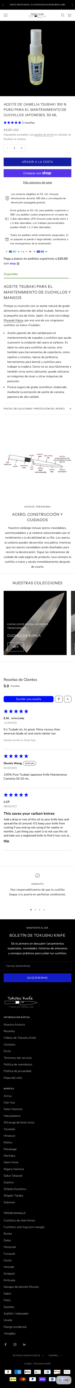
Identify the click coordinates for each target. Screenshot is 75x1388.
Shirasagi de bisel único (19, 1122)
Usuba (8, 1320)
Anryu (8, 1096)
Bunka (8, 1234)
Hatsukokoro (12, 1116)
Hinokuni (9, 1136)
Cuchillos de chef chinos (19, 1220)
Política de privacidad (17, 1071)
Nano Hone (11, 1162)
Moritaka (9, 1156)
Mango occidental (15, 1327)
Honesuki (10, 1247)
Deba (7, 1240)
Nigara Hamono (14, 1169)
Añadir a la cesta (37, 162)
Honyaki (9, 1267)
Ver (16, 647)
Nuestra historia (14, 1025)
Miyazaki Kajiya (13, 320)
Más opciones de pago (37, 182)
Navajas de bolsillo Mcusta (21, 1287)
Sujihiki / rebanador (16, 1314)
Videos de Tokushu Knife (20, 1038)
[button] (13, 123)
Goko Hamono (13, 1109)
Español (54, 1355)
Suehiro (9, 1182)
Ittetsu (8, 1142)
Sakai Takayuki (13, 1176)
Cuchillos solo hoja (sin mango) (24, 1227)
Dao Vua (9, 1103)
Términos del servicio (18, 1058)
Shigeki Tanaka (13, 1196)
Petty (7, 1300)
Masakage (10, 1149)
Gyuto (8, 1260)
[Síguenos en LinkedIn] (24, 1344)
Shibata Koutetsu (15, 1189)
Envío (7, 1051)
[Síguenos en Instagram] (15, 1344)
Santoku (9, 1307)
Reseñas (9, 1031)
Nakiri (7, 1294)
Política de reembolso (18, 1064)
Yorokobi (9, 1129)
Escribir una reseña (28, 699)
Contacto (9, 1045)
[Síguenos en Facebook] (5, 1344)
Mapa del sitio (13, 1078)
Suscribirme (37, 978)
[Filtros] (59, 699)
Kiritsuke (9, 1280)
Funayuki (9, 1254)
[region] (37, 887)
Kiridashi (9, 1274)
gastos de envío (44, 134)
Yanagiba (9, 1333)
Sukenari (9, 1202)
